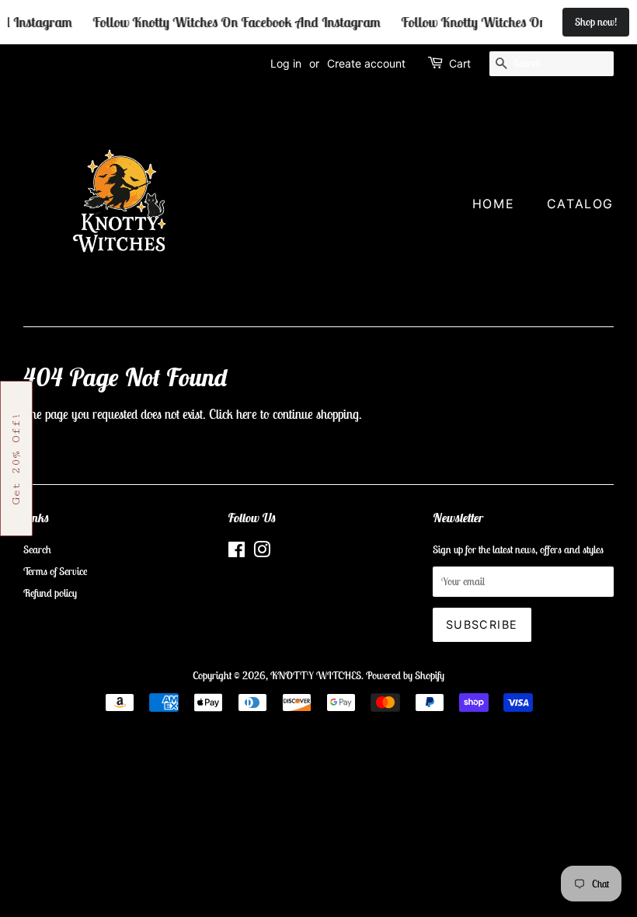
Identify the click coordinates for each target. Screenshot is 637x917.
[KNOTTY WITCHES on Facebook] (236, 553)
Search (37, 549)
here (246, 414)
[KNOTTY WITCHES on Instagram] (261, 553)
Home (493, 203)
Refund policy (50, 593)
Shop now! (596, 22)
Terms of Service (55, 571)
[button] (16, 458)
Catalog (580, 203)
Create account (366, 63)
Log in (285, 63)
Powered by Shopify (405, 675)
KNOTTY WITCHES (315, 675)
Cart (460, 63)
